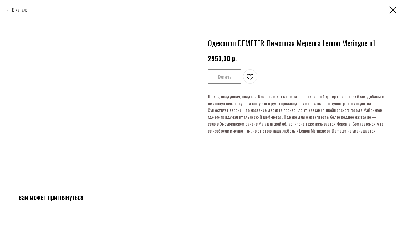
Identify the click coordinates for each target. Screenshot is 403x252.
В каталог (20, 9)
